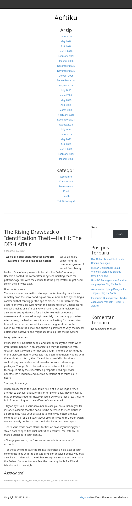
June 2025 (66, 95)
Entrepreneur (66, 186)
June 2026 (66, 36)
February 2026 (66, 56)
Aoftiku (66, 17)
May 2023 (66, 139)
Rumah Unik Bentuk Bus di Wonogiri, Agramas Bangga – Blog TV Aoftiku (107, 271)
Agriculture (66, 176)
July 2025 (66, 90)
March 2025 (66, 110)
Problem (65, 480)
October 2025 (66, 75)
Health (66, 196)
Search (95, 227)
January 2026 (66, 61)
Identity (56, 480)
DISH (40, 480)
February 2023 (66, 154)
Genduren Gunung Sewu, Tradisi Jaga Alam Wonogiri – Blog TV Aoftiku (109, 301)
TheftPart (74, 480)
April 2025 (66, 105)
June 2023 (66, 134)
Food (66, 191)
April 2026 (66, 46)
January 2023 (66, 159)
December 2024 (66, 119)
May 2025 (66, 100)
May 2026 (66, 41)
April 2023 (66, 144)
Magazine (85, 497)
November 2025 (66, 70)
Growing (48, 480)
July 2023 (66, 129)
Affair (35, 480)
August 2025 (66, 85)
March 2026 (66, 51)
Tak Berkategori (66, 201)
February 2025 (66, 114)
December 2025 (66, 65)
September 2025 (66, 80)
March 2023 (66, 149)
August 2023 (66, 124)
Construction (66, 181)
